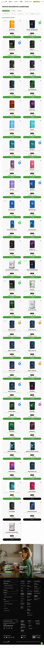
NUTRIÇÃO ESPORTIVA (22, 594)
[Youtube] (9, 628)
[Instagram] (4, 628)
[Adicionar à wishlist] (20, 20)
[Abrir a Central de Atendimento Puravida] (42, 643)
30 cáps (12, 33)
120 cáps (32, 153)
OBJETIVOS (16, 1)
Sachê (32, 233)
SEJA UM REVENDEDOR (23, 624)
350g (32, 193)
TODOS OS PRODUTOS (6, 581)
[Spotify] (12, 628)
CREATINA (35, 586)
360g (32, 313)
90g (32, 273)
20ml (12, 173)
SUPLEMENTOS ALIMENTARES (29, 594)
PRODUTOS (10, 1)
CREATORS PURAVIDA (22, 630)
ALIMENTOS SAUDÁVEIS (36, 596)
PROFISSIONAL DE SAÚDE (28, 1)
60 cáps (32, 73)
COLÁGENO (29, 581)
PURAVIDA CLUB (21, 1)
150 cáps (12, 73)
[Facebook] (7, 628)
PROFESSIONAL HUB (23, 627)
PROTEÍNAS (22, 581)
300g (32, 33)
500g (12, 273)
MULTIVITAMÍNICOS (37, 581)
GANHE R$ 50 (5, 590)
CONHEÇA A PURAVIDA (22, 621)
